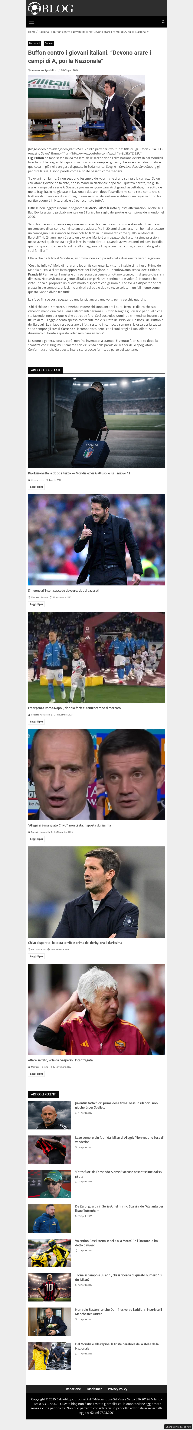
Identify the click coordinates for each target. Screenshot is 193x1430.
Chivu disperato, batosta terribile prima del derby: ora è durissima (75, 943)
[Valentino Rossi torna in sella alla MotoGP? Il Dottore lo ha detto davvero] (49, 1253)
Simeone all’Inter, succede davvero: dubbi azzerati (63, 590)
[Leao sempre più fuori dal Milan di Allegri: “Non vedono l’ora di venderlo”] (49, 1149)
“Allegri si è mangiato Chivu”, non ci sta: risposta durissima (69, 825)
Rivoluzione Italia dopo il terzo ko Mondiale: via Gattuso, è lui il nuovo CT (79, 473)
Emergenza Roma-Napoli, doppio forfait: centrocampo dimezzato (74, 708)
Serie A (49, 43)
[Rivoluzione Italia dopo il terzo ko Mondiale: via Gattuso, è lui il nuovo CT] (96, 422)
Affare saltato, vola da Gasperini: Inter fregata (60, 1060)
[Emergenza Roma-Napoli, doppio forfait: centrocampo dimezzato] (96, 657)
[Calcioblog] (50, 8)
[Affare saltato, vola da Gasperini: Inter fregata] (96, 1009)
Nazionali (34, 43)
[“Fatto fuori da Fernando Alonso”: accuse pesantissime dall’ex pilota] (49, 1184)
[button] (163, 22)
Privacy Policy (117, 1389)
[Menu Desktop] (32, 21)
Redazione (73, 1389)
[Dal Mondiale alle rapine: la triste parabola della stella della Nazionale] (49, 1356)
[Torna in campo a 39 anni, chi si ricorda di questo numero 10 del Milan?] (49, 1287)
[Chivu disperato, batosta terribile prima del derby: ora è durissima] (96, 892)
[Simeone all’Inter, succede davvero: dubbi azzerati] (96, 539)
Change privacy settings (178, 1426)
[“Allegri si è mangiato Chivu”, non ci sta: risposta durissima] (96, 774)
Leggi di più (36, 486)
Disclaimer (94, 1389)
